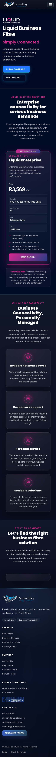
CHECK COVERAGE (15, 69)
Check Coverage (18, 752)
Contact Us (7, 661)
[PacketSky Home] (14, 4)
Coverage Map (9, 646)
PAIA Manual (8, 692)
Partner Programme (11, 642)
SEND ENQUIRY (13, 77)
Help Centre (7, 665)
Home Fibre (7, 633)
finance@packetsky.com (13, 726)
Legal (4, 752)
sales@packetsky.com (12, 722)
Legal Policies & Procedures (15, 688)
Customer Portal (9, 669)
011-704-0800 (8, 713)
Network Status (9, 674)
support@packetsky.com (13, 718)
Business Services (10, 638)
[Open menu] (50, 4)
